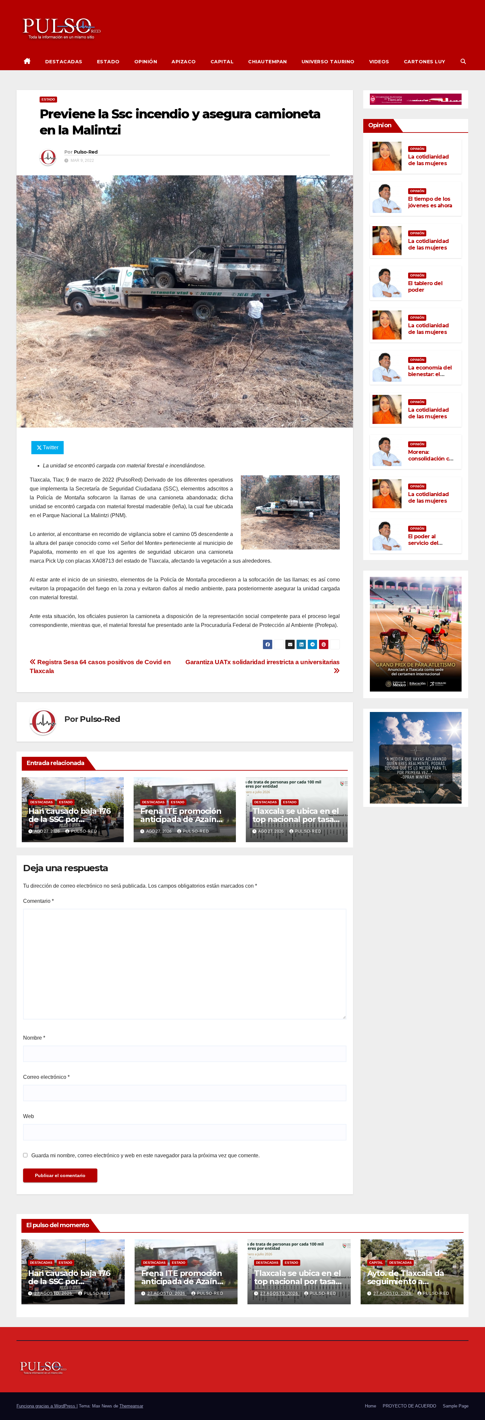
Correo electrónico (46, 1077)
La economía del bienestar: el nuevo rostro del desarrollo (430, 377)
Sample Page (456, 1406)
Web (28, 1116)
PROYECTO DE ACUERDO (409, 1406)
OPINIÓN (145, 62)
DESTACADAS (63, 62)
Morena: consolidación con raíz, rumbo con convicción (432, 462)
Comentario (38, 901)
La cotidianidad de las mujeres (428, 159)
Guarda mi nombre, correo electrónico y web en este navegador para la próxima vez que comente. (145, 1155)
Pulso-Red (86, 152)
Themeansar (131, 1406)
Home (370, 1406)
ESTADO (108, 62)
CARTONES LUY (424, 62)
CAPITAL (222, 62)
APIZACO (184, 62)
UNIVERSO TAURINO (328, 62)
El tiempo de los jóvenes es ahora (430, 202)
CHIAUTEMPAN (267, 62)
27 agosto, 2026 (54, 1293)
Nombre (34, 1038)
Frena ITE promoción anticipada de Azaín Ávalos (180, 819)
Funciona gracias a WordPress (46, 1406)
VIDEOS (379, 62)
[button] (463, 61)
